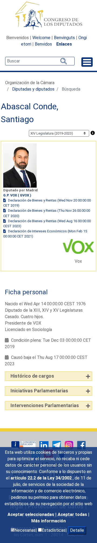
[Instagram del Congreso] (69, 445)
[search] (40, 61)
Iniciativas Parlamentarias (39, 390)
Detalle (77, 530)
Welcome (41, 37)
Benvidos (43, 44)
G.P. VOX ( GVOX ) (17, 195)
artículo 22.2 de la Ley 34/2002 (42, 478)
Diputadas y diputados (33, 89)
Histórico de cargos (32, 376)
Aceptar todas (73, 514)
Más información (48, 520)
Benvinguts (64, 37)
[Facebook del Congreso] (81, 445)
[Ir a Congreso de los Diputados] (48, 15)
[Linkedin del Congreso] (44, 445)
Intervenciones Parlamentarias (45, 405)
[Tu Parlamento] (24, 445)
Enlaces (64, 44)
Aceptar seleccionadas (31, 514)
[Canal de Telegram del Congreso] (57, 445)
